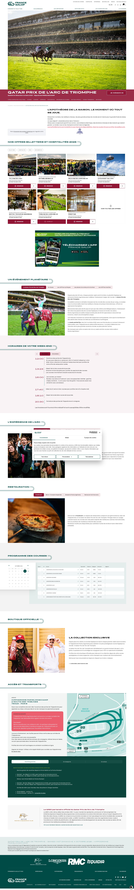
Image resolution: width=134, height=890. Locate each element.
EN (109, 4)
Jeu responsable (107, 884)
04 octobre (55, 353)
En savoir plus (16, 751)
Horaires (35, 99)
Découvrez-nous (79, 8)
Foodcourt (39, 494)
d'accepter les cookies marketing (23, 131)
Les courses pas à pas (101, 8)
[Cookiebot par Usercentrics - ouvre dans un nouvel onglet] (90, 432)
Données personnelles (80, 884)
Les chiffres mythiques (63, 287)
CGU (125, 884)
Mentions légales (94, 884)
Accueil (10, 105)
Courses (29, 99)
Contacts (29, 884)
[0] (122, 4)
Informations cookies (64, 884)
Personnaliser (66, 456)
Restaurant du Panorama (91, 494)
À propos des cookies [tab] (90, 437)
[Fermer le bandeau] (99, 432)
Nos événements (19, 105)
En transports (67, 761)
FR (111, 4)
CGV (120, 884)
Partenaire (99, 99)
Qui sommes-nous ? (40, 884)
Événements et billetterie (15, 8)
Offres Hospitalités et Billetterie (16, 99)
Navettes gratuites (30, 761)
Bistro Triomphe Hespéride (54, 494)
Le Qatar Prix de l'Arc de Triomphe (33, 287)
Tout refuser (44, 456)
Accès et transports (88, 99)
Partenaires (52, 884)
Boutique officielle (76, 99)
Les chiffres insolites (104, 287)
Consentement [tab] (44, 437)
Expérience (43, 99)
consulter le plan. (40, 793)
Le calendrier (122, 8)
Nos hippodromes (59, 8)
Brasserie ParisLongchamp (73, 494)
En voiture (104, 761)
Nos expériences (38, 8)
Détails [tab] (67, 437)
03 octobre (45, 353)
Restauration (51, 99)
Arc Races (51, 287)
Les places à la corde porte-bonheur (84, 287)
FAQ (115, 884)
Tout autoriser (89, 456)
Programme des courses (62, 99)
